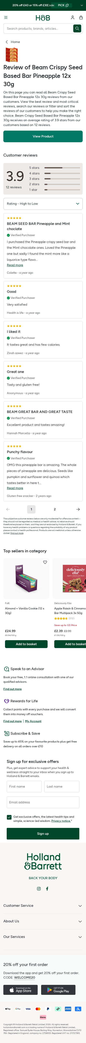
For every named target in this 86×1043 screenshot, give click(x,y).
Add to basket (26, 644)
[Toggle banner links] (81, 5)
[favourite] (45, 562)
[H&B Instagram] (38, 888)
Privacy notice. (61, 821)
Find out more (16, 533)
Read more (15, 265)
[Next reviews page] (78, 509)
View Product (43, 136)
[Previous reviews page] (8, 509)
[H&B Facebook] (47, 888)
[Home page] (43, 17)
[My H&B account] (72, 17)
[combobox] (38, 28)
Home (15, 42)
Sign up (43, 834)
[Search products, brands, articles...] (78, 28)
